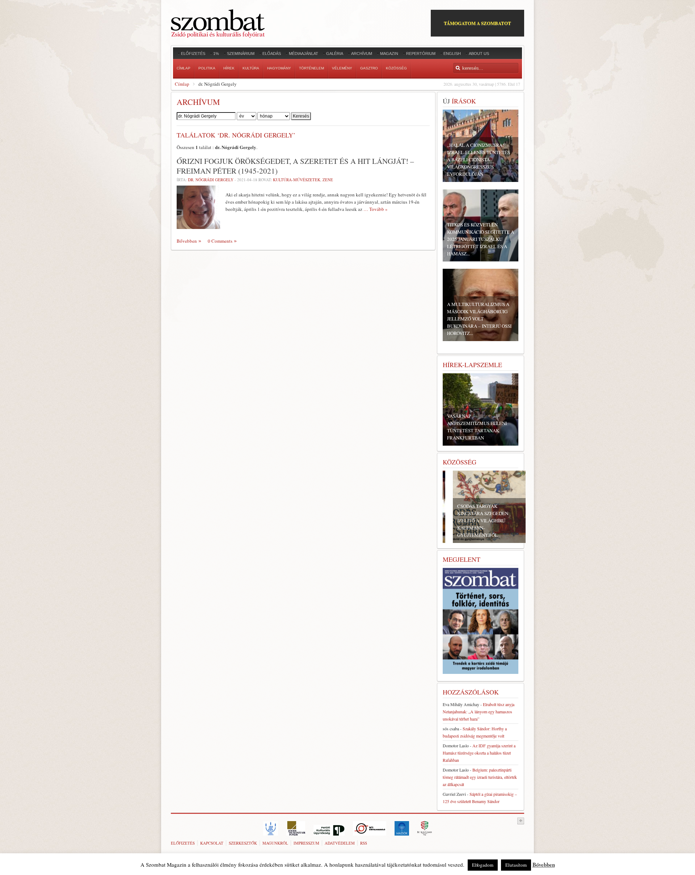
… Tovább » (375, 209)
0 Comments (220, 241)
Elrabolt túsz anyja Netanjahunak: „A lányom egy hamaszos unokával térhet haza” (478, 711)
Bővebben (187, 241)
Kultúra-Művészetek (296, 179)
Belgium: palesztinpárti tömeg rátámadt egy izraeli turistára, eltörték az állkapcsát (480, 777)
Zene (328, 179)
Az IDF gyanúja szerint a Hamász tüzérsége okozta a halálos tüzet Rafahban (479, 753)
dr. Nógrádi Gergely (210, 179)
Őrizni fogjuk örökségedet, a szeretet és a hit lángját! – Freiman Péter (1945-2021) (295, 166)
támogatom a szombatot (477, 23)
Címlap (182, 84)
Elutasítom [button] (516, 865)
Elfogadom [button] (482, 865)
